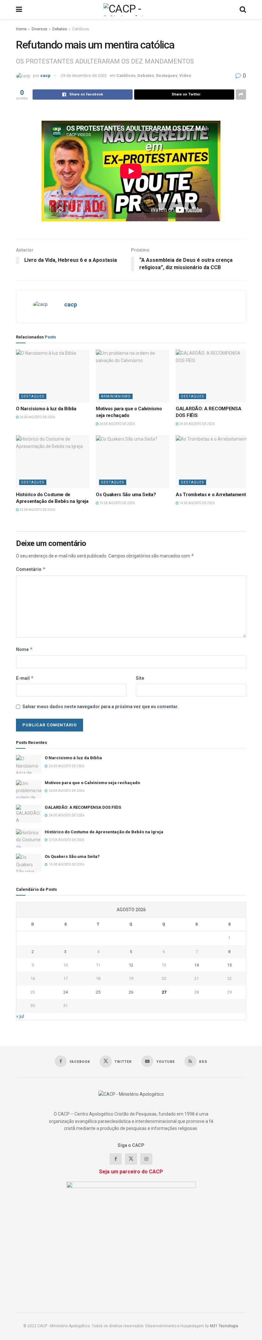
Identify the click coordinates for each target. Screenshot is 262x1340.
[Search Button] (243, 9)
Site (140, 678)
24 (65, 992)
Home (21, 29)
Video (185, 75)
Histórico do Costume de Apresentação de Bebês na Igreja (104, 831)
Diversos (39, 29)
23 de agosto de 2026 (37, 509)
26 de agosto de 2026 (37, 417)
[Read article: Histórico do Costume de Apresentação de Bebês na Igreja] (52, 461)
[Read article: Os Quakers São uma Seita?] (132, 461)
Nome (24, 649)
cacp (45, 75)
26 (131, 992)
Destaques (166, 75)
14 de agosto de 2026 (197, 503)
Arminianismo (116, 396)
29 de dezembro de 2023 (84, 75)
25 (98, 992)
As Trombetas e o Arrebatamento (212, 494)
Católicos (80, 29)
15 (229, 965)
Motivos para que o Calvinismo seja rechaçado (92, 782)
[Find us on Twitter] (131, 1159)
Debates (59, 29)
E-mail (25, 678)
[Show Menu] (19, 9)
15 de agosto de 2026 (117, 503)
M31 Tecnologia (224, 1326)
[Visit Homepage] (131, 9)
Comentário (31, 569)
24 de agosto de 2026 (197, 424)
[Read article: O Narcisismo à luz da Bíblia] (52, 376)
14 (196, 965)
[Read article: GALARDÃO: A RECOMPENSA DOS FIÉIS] (212, 376)
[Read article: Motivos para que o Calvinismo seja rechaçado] (132, 376)
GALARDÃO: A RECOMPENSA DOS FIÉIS (83, 807)
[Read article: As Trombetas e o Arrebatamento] (212, 461)
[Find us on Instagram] (146, 1159)
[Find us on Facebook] (116, 1159)
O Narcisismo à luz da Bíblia (46, 409)
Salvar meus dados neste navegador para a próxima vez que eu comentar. (100, 706)
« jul (20, 1016)
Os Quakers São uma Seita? (126, 494)
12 (131, 965)
